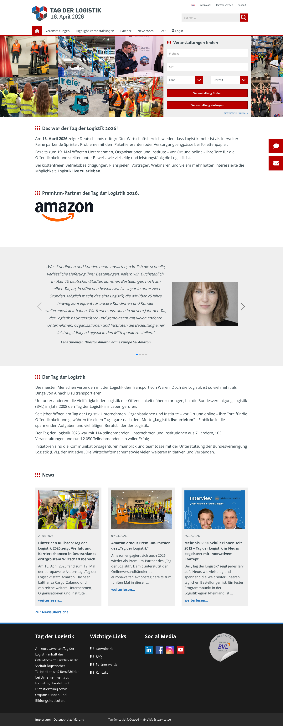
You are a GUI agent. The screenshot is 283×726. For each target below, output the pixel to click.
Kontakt (242, 5)
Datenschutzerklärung (69, 719)
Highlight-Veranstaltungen (95, 31)
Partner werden (224, 5)
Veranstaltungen (57, 31)
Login (178, 31)
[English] (193, 4)
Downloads (205, 5)
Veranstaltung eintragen (207, 105)
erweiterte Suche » (236, 113)
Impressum (43, 719)
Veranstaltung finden (207, 93)
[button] (137, 354)
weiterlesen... (50, 600)
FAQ (163, 31)
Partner (125, 31)
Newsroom (146, 31)
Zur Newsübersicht (51, 612)
